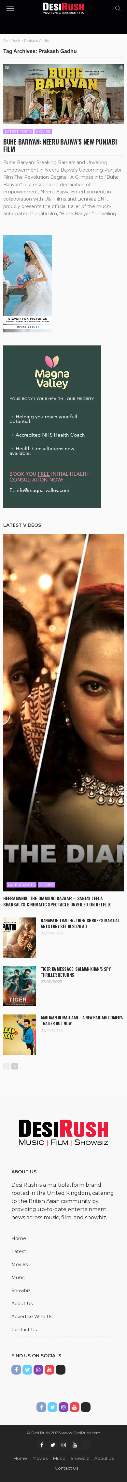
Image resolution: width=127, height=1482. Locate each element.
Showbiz (21, 1290)
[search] (118, 8)
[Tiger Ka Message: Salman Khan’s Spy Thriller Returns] (19, 986)
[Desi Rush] (63, 7)
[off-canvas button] (10, 8)
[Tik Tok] (86, 1445)
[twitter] (53, 1445)
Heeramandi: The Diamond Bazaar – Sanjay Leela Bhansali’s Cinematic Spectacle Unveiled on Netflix (57, 901)
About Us (22, 1304)
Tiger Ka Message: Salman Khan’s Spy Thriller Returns (75, 972)
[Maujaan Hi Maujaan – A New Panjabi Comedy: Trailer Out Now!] (19, 1034)
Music (18, 1277)
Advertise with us (31, 1317)
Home (18, 1238)
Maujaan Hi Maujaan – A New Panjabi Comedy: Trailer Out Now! (82, 1020)
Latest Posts (18, 131)
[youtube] (75, 1445)
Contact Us (24, 1330)
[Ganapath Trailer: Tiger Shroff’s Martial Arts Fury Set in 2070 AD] (19, 937)
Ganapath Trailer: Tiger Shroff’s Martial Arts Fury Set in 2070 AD (80, 923)
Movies (43, 131)
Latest (18, 1251)
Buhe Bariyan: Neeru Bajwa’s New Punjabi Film (60, 145)
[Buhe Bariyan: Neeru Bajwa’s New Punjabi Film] (63, 94)
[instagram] (64, 1445)
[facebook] (42, 1445)
